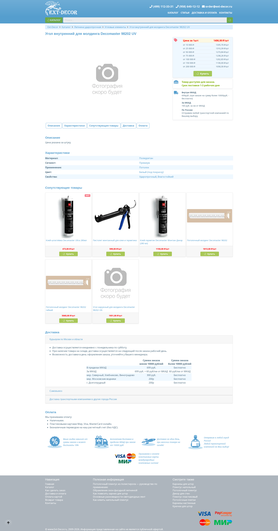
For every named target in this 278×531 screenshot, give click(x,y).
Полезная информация (108, 479)
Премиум (144, 162)
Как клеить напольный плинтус (111, 499)
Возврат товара (54, 499)
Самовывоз (56, 391)
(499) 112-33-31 (163, 6)
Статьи (185, 12)
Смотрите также (183, 479)
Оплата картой (53, 496)
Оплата (143, 125)
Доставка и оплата (204, 12)
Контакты (225, 12)
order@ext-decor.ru (218, 6)
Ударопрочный (148, 176)
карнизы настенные (184, 503)
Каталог (173, 12)
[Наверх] (8, 522)
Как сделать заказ (55, 490)
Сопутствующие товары (103, 125)
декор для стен (181, 493)
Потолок (144, 167)
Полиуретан (146, 158)
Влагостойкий (165, 176)
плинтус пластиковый (185, 496)
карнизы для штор (183, 484)
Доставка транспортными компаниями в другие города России (83, 399)
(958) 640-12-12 (189, 6)
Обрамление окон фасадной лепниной (115, 490)
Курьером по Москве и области (66, 339)
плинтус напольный (184, 487)
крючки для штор (183, 506)
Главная (49, 484)
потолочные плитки (184, 499)
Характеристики (74, 125)
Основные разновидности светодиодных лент (119, 496)
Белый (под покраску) (151, 172)
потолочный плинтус (185, 490)
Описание (54, 125)
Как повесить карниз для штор (110, 493)
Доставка (128, 125)
